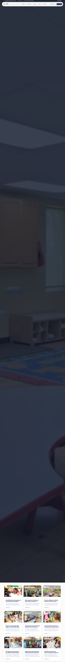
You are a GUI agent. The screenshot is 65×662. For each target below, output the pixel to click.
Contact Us (44, 4)
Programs (23, 4)
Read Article (7, 607)
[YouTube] (60, 0)
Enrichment (29, 4)
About (39, 4)
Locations (34, 4)
